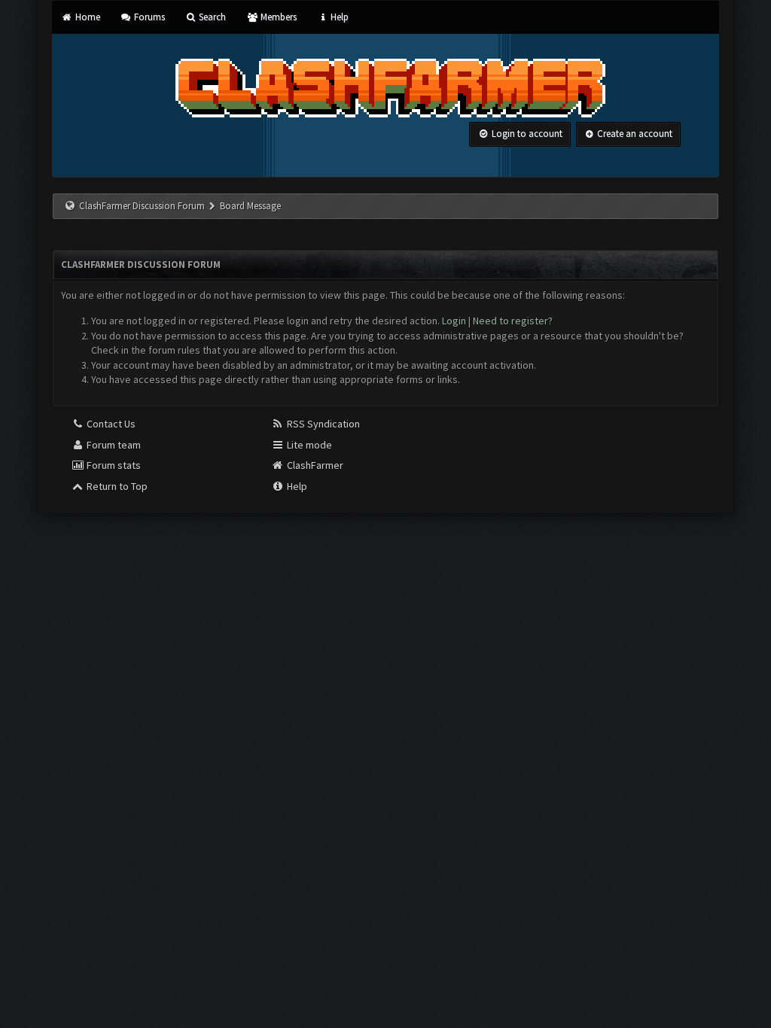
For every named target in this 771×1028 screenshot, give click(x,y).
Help (338, 17)
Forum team (112, 445)
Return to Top (116, 486)
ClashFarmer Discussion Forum (142, 205)
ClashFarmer (314, 465)
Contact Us (110, 423)
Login (454, 320)
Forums (148, 17)
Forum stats (112, 465)
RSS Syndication (322, 423)
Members (277, 17)
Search (211, 17)
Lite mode (308, 445)
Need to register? (513, 320)
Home (86, 17)
